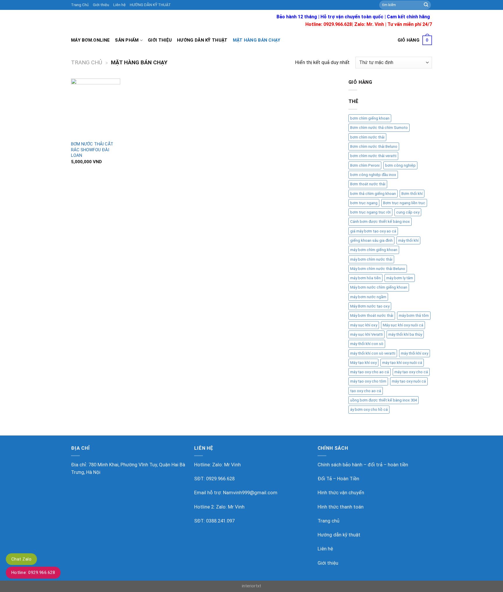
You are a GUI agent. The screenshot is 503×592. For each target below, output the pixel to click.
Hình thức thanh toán (341, 507)
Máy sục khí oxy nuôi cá (403, 325)
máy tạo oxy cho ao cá (369, 372)
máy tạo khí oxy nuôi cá (402, 362)
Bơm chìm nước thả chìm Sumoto (379, 127)
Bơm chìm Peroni (365, 165)
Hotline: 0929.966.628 (33, 572)
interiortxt (251, 586)
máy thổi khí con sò (366, 344)
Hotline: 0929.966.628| (329, 24)
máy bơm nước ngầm (368, 297)
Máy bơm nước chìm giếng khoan (378, 287)
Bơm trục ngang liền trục (404, 203)
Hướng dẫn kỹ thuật (202, 40)
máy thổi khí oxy (414, 353)
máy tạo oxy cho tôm (368, 381)
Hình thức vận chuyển (341, 492)
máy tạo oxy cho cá (411, 372)
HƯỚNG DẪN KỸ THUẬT (150, 5)
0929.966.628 (220, 478)
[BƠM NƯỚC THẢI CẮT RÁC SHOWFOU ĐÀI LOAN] (95, 108)
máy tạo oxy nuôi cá (409, 381)
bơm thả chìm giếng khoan (373, 193)
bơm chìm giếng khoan (369, 118)
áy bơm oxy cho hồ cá (369, 409)
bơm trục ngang (364, 203)
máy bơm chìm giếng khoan (373, 250)
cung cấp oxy (407, 212)
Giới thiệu (101, 5)
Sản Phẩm (127, 40)
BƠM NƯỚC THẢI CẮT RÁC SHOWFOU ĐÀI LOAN (92, 149)
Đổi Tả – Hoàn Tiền (338, 478)
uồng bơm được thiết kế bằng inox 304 (383, 400)
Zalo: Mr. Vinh (369, 24)
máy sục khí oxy (363, 325)
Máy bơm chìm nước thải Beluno (377, 268)
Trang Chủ (80, 5)
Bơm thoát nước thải (367, 184)
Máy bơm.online (90, 40)
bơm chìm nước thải (367, 137)
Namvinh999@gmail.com (250, 492)
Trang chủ (86, 62)
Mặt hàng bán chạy (257, 40)
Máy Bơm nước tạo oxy (369, 306)
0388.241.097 (220, 521)
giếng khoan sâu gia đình (371, 240)
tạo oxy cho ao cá (365, 391)
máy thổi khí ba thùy (405, 334)
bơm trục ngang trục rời (370, 212)
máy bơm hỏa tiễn (365, 278)
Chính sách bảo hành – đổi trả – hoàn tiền (363, 464)
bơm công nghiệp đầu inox (373, 175)
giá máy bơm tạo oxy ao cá (373, 231)
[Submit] (426, 4)
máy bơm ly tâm (399, 278)
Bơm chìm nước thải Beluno (373, 146)
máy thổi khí (408, 240)
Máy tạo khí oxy (363, 362)
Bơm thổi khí (412, 193)
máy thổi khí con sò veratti (372, 353)
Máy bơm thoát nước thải (371, 315)
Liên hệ (119, 5)
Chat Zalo (21, 559)
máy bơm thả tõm (414, 315)
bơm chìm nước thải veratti (373, 156)
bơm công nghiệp (400, 165)
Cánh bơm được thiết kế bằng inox (380, 221)
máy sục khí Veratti (366, 334)
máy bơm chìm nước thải (371, 259)
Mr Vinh (232, 464)
